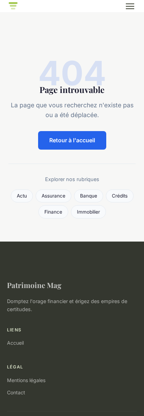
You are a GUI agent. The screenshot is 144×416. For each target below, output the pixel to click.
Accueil (15, 343)
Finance (53, 212)
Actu (22, 196)
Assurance (53, 196)
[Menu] (130, 6)
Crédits (120, 196)
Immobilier (88, 212)
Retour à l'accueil (72, 140)
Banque (88, 196)
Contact (16, 392)
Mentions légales (26, 380)
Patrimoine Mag (34, 285)
